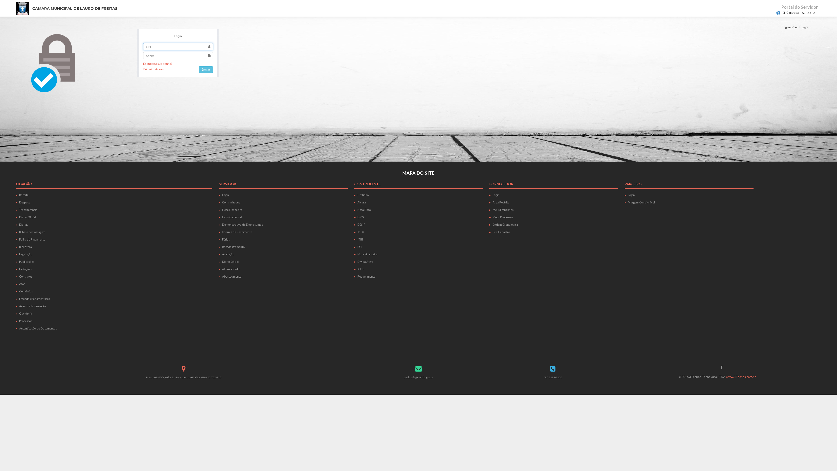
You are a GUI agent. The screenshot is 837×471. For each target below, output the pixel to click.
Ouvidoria (25, 313)
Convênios (26, 291)
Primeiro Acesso (154, 69)
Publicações (26, 261)
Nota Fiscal (364, 210)
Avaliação (228, 254)
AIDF (360, 269)
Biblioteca (25, 247)
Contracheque (231, 202)
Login (225, 195)
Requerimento (366, 276)
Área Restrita (501, 202)
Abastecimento (232, 276)
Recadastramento (233, 247)
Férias (226, 239)
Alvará (361, 202)
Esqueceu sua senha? (157, 63)
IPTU (360, 232)
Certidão (363, 195)
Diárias (23, 224)
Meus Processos (503, 217)
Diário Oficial (27, 217)
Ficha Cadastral (232, 217)
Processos (25, 321)
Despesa (24, 202)
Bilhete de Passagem (32, 232)
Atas (22, 284)
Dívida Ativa (365, 261)
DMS (360, 217)
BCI (359, 247)
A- (815, 12)
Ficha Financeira (232, 210)
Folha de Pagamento (32, 239)
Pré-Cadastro (501, 232)
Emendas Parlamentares (34, 298)
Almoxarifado (231, 269)
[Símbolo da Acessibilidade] (778, 13)
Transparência (28, 210)
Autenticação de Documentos (38, 328)
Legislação (25, 254)
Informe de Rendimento (237, 232)
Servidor (792, 27)
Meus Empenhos (503, 210)
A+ (809, 12)
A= (803, 12)
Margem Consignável (641, 202)
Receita (24, 195)
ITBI (360, 239)
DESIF (361, 224)
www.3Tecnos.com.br (741, 377)
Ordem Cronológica (505, 224)
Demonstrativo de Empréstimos (242, 224)
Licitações (25, 269)
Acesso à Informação (32, 306)
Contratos (25, 276)
